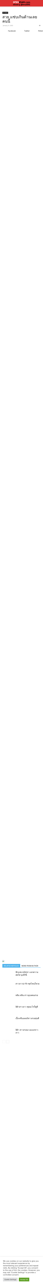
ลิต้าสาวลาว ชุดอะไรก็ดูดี (27, 1007)
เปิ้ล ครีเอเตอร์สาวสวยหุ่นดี (27, 1018)
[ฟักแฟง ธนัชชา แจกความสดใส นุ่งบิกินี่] (8, 977)
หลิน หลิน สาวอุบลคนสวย (27, 995)
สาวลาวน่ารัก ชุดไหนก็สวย (27, 983)
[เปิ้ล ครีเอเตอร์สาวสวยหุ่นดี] (8, 1023)
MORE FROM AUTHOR (30, 966)
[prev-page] (3, 1041)
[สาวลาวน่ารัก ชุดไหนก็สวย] (8, 988)
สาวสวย (5, 13)
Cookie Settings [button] (10, 1279)
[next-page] (7, 1041)
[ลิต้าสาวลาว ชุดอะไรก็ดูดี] (8, 1011)
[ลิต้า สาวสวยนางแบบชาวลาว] (8, 1035)
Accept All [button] (24, 1279)
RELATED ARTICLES (11, 966)
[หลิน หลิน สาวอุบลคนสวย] (8, 1000)
